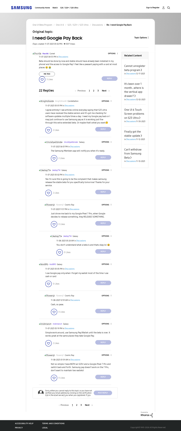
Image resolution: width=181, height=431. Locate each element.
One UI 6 (60, 25)
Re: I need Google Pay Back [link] (119, 25)
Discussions (97, 25)
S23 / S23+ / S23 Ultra (78, 25)
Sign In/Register (153, 8)
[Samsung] (21, 7)
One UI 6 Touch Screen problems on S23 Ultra (134, 113)
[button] (113, 53)
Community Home (42, 8)
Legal (45, 428)
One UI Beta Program (42, 25)
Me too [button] (47, 74)
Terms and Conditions (53, 423)
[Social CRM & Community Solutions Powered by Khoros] (147, 414)
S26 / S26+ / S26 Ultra (69, 8)
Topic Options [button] (140, 37)
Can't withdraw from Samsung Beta (132, 153)
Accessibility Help (24, 423)
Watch (55, 8)
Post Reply (103, 393)
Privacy (19, 428)
